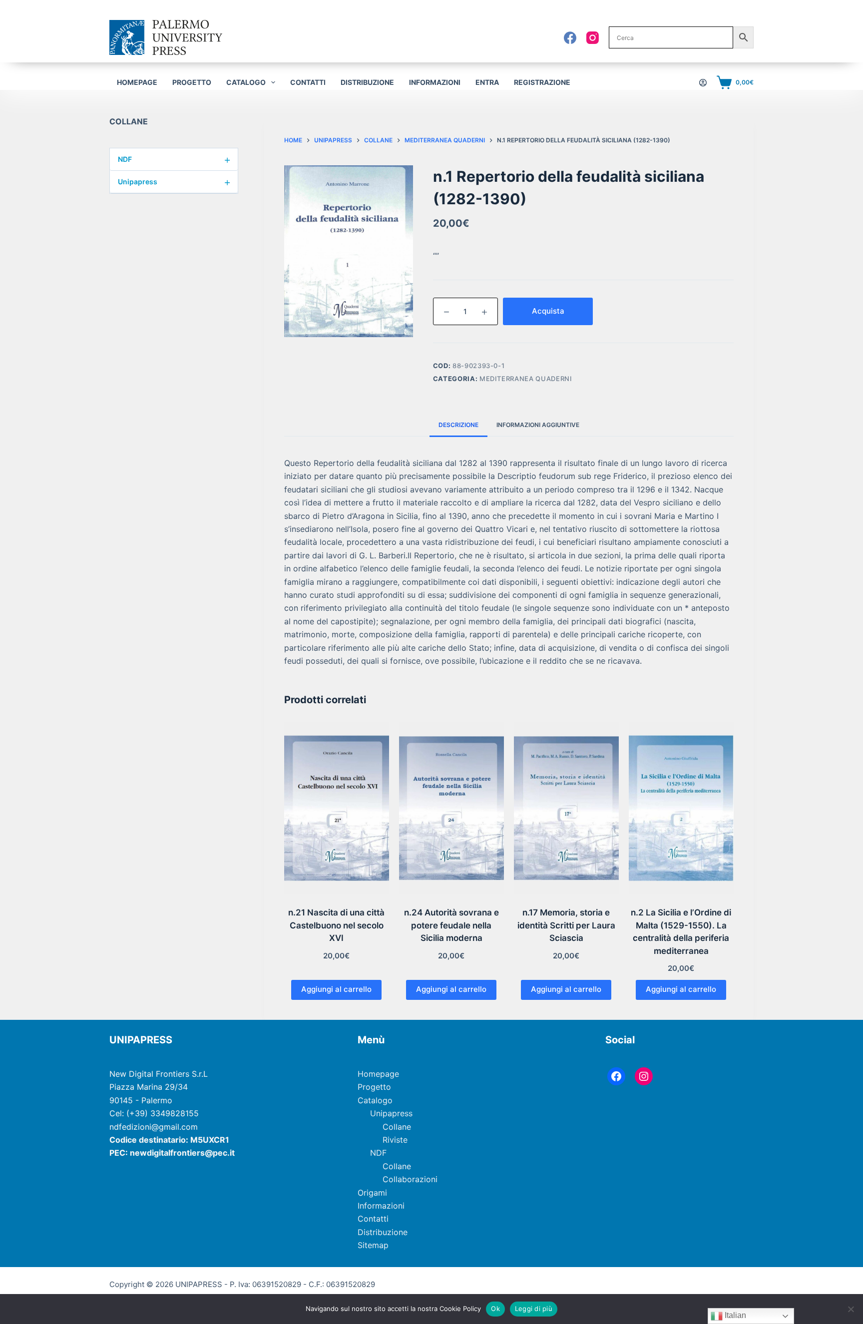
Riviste (395, 1140)
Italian (734, 1315)
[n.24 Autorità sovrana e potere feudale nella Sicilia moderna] (451, 808)
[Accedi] (703, 82)
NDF (174, 159)
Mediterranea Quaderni (525, 379)
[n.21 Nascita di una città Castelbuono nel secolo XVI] (336, 808)
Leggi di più (533, 1309)
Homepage (137, 82)
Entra (487, 82)
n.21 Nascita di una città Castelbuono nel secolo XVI (336, 925)
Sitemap (373, 1245)
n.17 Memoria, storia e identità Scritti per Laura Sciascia (566, 925)
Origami (372, 1193)
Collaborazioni (410, 1179)
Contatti (308, 82)
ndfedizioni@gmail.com (153, 1127)
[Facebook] (570, 37)
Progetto (191, 82)
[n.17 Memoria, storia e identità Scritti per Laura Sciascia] (566, 808)
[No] (851, 1309)
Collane (397, 1127)
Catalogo (375, 1100)
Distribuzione (367, 82)
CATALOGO (246, 82)
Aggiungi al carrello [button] (336, 989)
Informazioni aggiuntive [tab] (537, 425)
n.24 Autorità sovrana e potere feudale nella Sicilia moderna (451, 925)
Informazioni (434, 82)
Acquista (548, 311)
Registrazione (542, 82)
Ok (495, 1309)
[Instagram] (592, 37)
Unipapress (174, 181)
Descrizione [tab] (458, 425)
